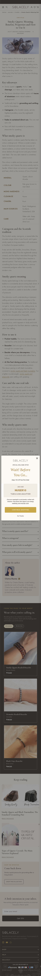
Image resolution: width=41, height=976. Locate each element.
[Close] (37, 458)
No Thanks (20, 516)
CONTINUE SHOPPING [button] (20, 510)
